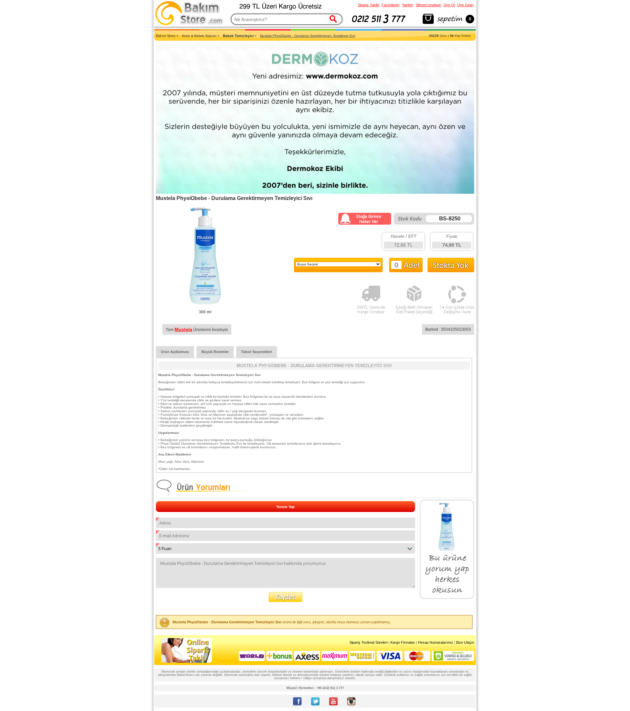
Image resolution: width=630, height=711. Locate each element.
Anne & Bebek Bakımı (199, 36)
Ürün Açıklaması (175, 352)
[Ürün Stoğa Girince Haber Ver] (364, 223)
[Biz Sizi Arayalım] (379, 24)
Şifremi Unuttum (428, 5)
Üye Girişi (465, 5)
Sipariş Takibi (368, 5)
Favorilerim (390, 5)
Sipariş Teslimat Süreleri (368, 642)
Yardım (407, 5)
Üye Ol (449, 5)
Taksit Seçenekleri (256, 352)
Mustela (183, 329)
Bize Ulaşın (465, 642)
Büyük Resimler (215, 352)
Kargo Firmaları (402, 642)
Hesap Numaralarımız (435, 642)
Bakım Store (166, 36)
